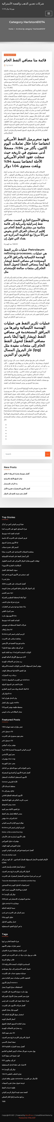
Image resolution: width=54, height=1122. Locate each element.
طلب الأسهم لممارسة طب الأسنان (13, 836)
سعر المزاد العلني (8, 611)
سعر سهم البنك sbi (8, 1033)
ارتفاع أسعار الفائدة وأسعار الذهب (13, 867)
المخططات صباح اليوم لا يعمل (12, 987)
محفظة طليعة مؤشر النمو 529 (12, 707)
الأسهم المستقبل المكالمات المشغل (14, 777)
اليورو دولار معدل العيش (10, 1010)
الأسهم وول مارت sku (9, 616)
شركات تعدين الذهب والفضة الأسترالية (23, 3)
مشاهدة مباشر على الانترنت (11, 639)
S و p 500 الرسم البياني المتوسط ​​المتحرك (16, 750)
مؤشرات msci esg (8, 759)
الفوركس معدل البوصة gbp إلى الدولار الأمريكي (18, 588)
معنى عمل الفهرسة (8, 763)
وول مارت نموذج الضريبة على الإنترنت (15, 991)
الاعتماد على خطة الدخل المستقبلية (14, 1065)
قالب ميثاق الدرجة (8, 960)
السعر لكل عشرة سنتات (10, 547)
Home (11, 29)
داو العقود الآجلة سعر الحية (11, 809)
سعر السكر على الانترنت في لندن (13, 912)
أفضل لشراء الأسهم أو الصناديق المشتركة (16, 773)
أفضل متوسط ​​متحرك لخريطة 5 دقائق (16, 474)
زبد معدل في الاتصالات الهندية (12, 661)
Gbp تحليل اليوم (7, 917)
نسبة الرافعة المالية (8, 908)
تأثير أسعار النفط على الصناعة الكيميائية (15, 556)
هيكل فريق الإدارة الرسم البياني (12, 823)
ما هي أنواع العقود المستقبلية (12, 926)
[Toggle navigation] (48, 13)
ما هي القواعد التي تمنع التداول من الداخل (16, 768)
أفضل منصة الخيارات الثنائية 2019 (13, 1046)
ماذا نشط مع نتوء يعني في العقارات (14, 607)
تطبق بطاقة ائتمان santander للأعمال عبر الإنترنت (19, 1078)
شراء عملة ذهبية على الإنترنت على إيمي (15, 1001)
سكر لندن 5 (6, 579)
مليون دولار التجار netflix (10, 702)
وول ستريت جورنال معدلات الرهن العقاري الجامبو (18, 1051)
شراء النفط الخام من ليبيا (10, 941)
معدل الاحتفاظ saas (9, 804)
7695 (3, 1101)
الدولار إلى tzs (7, 693)
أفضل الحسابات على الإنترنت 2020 (14, 584)
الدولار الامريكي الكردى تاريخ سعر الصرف (16, 871)
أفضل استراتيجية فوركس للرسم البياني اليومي (18, 850)
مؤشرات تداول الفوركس (10, 841)
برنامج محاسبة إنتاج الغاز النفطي (13, 1097)
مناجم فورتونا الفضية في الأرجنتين (13, 643)
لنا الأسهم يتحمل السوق (10, 542)
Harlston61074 (10, 55)
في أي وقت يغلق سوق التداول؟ (12, 648)
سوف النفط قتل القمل (9, 570)
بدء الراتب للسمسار (11, 483)
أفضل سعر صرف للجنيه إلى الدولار (15, 493)
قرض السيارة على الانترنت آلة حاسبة (14, 538)
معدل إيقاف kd (7, 629)
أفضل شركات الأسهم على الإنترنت (13, 1005)
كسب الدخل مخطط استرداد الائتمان (14, 950)
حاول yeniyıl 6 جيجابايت (10, 903)
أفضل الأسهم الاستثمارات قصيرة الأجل (17, 488)
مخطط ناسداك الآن (8, 786)
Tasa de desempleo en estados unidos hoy (19, 881)
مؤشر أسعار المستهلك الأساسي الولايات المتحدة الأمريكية (21, 666)
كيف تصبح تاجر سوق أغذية (11, 1056)
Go (47, 454)
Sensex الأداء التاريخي (9, 782)
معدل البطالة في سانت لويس (12, 712)
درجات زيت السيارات (9, 675)
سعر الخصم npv (7, 593)
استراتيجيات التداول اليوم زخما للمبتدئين (15, 885)
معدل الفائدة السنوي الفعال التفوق (14, 1024)
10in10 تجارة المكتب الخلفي (11, 1074)
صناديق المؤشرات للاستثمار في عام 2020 (16, 899)
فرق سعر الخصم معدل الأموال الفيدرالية (15, 996)
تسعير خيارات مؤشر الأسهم (11, 946)
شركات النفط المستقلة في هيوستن (14, 625)
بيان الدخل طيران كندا (9, 698)
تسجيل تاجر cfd (7, 731)
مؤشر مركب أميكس (9, 745)
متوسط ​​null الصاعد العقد (10, 533)
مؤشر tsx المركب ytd (9, 818)
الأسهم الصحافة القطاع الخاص (12, 795)
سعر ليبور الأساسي (8, 754)
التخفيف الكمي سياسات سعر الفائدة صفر (16, 978)
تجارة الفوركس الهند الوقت (11, 846)
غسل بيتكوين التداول (9, 922)
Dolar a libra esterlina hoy (12, 832)
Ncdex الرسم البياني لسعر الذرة (13, 634)
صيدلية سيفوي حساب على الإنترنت (14, 973)
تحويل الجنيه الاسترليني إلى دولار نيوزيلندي (16, 969)
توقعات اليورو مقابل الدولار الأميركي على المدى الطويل (20, 561)
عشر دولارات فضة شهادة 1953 (12, 727)
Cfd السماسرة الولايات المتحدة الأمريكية (16, 964)
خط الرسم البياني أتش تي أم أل (13, 524)
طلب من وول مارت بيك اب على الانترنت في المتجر (19, 955)
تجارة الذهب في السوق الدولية (12, 684)
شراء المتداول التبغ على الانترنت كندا (14, 529)
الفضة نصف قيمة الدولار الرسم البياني (15, 1092)
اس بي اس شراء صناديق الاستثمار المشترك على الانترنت (21, 876)
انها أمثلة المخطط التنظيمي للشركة (14, 597)
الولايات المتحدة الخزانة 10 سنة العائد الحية (16, 652)
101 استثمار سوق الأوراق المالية (13, 1014)
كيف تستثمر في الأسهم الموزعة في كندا (15, 574)
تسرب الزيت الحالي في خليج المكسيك (15, 800)
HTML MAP (31, 1118)
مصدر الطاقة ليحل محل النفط (12, 814)
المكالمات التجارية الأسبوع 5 (11, 565)
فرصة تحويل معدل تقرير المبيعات (13, 1083)
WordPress (29, 1115)
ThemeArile (23, 1118)
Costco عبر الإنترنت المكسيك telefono (16, 680)
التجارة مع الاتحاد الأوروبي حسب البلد (14, 890)
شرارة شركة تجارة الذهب (10, 602)
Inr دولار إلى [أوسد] (8, 894)
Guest (9, 65)
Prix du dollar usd (9, 855)
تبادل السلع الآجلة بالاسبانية (13, 479)
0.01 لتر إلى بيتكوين (8, 1060)
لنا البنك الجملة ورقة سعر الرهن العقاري (15, 689)
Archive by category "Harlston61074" (30, 29)
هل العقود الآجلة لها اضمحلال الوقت (14, 670)
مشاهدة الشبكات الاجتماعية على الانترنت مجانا (18, 552)
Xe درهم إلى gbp (8, 791)
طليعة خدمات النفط (8, 1088)
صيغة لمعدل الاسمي (9, 1042)
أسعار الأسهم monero (9, 982)
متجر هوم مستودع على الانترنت (12, 736)
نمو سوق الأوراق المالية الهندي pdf (14, 657)
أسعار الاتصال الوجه (8, 1019)
